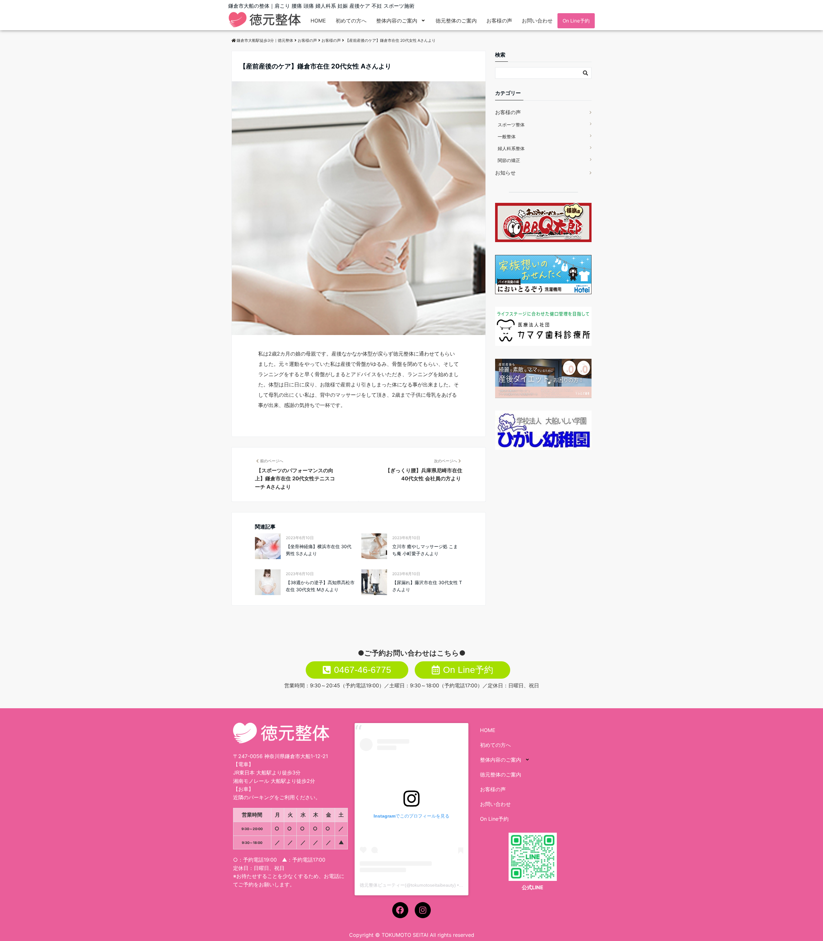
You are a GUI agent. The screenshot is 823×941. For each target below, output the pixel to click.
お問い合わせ (537, 20)
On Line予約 (576, 21)
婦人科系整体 (511, 148)
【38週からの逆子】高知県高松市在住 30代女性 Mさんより (320, 586)
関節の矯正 (509, 160)
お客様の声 (499, 20)
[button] (401, 20)
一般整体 (507, 136)
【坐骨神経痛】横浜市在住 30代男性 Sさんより (318, 550)
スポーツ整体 (511, 124)
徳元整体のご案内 (456, 20)
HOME (318, 20)
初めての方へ (351, 20)
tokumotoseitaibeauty (432, 885)
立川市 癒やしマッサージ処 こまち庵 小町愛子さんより (425, 550)
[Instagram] (423, 910)
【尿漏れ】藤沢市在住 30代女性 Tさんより (427, 586)
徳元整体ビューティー (382, 885)
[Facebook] (400, 910)
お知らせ (505, 172)
